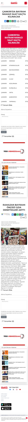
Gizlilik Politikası (4, 393)
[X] (13, 389)
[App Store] (14, 408)
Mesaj (3, 114)
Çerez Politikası (4, 395)
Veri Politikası (3, 396)
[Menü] (25, 3)
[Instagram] (16, 389)
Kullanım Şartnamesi (5, 397)
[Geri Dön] (2, 3)
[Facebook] (10, 389)
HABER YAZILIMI (4, 415)
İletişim (2, 400)
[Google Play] (14, 404)
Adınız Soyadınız (6, 109)
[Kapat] (26, 418)
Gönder (4, 132)
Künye (2, 399)
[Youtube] (20, 389)
